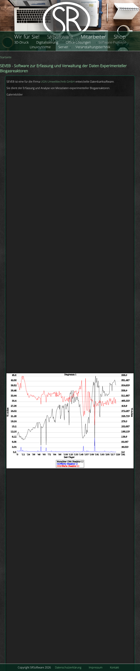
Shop (120, 36)
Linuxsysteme (40, 47)
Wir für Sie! (26, 36)
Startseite (5, 57)
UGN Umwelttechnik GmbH (58, 81)
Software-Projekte (112, 42)
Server (63, 47)
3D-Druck (21, 42)
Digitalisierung (47, 42)
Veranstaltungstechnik (93, 47)
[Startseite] (70, 24)
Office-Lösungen (78, 42)
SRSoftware (60, 36)
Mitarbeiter (93, 36)
